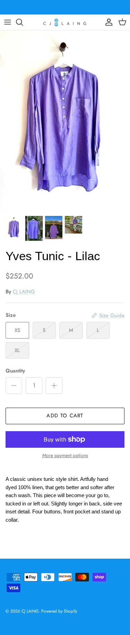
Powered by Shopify (59, 611)
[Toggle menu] (7, 22)
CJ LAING (24, 291)
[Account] (107, 22)
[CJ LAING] (65, 22)
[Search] (23, 22)
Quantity (15, 371)
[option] (65, 121)
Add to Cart (64, 415)
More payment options (65, 455)
